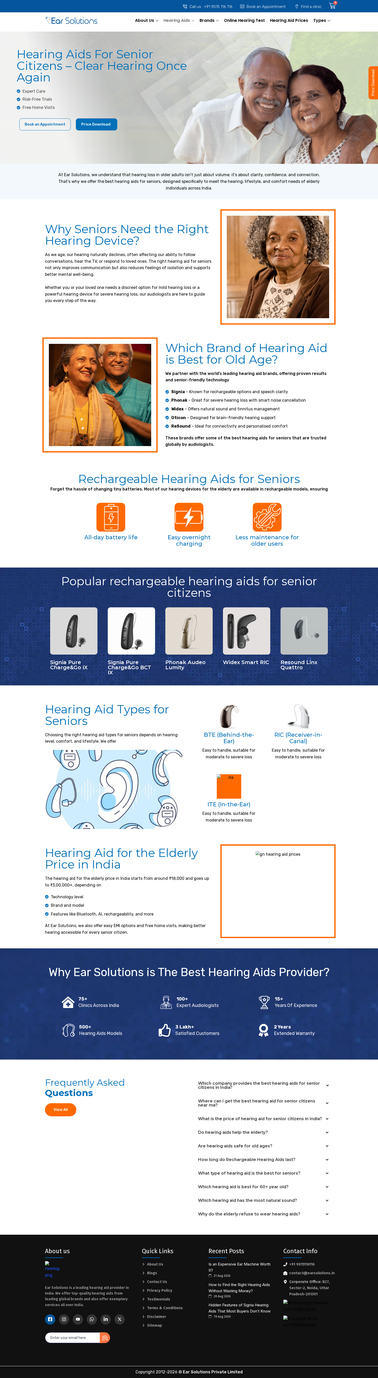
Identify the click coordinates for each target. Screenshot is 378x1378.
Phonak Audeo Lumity (185, 665)
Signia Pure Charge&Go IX (69, 665)
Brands (207, 20)
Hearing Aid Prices (289, 20)
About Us (144, 20)
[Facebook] (50, 1319)
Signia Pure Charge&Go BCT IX (129, 667)
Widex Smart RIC (246, 662)
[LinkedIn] (106, 1319)
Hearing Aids (177, 20)
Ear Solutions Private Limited (213, 1372)
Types (319, 20)
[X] (119, 1319)
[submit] (105, 1337)
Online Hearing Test (244, 20)
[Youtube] (78, 1319)
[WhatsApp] (92, 1319)
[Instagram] (64, 1319)
